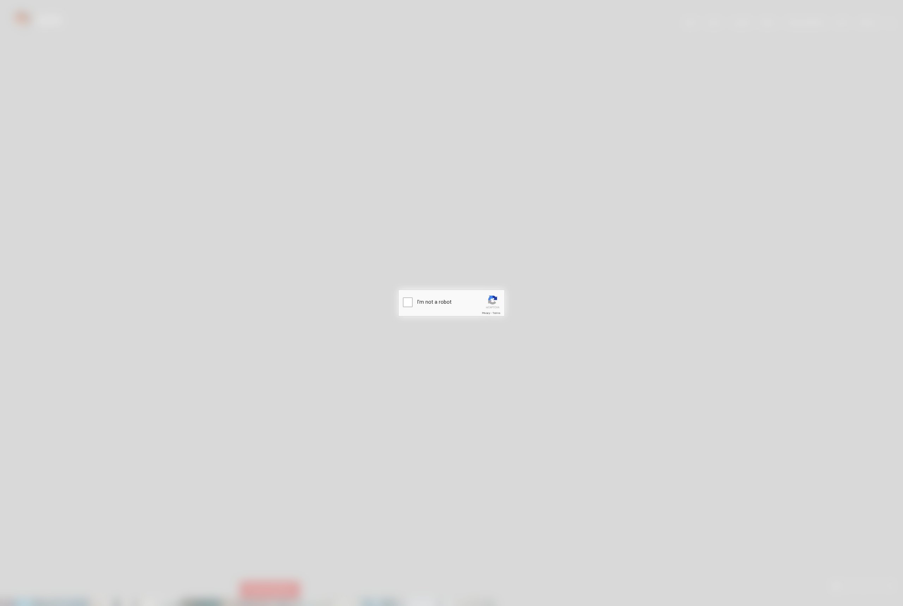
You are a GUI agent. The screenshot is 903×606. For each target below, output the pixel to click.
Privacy (486, 313)
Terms (496, 313)
